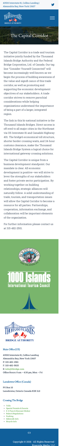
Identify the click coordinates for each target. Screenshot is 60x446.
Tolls (8, 405)
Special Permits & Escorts (17, 408)
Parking (9, 416)
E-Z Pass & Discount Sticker (18, 411)
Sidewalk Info (12, 419)
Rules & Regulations (14, 413)
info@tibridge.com (14, 368)
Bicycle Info (11, 421)
